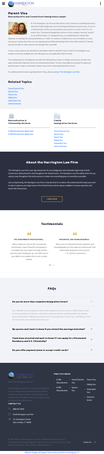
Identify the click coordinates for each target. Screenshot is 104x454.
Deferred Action (14, 103)
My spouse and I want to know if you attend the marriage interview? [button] (48, 329)
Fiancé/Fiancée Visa (16, 88)
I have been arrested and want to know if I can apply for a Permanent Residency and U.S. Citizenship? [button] (49, 340)
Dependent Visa (14, 100)
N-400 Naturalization (62, 381)
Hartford (62, 442)
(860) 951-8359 (18, 409)
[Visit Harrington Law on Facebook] (95, 442)
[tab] (52, 301)
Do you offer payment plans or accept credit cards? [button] (40, 350)
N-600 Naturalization (62, 389)
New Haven (19, 445)
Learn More (52, 199)
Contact (61, 439)
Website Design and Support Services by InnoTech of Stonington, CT (52, 452)
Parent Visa (12, 94)
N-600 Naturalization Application (20, 134)
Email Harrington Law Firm (23, 414)
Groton (55, 442)
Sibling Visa (12, 97)
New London (30, 445)
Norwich (44, 445)
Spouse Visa (13, 91)
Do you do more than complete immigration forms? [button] (40, 301)
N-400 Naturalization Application (20, 131)
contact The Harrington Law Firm (66, 72)
